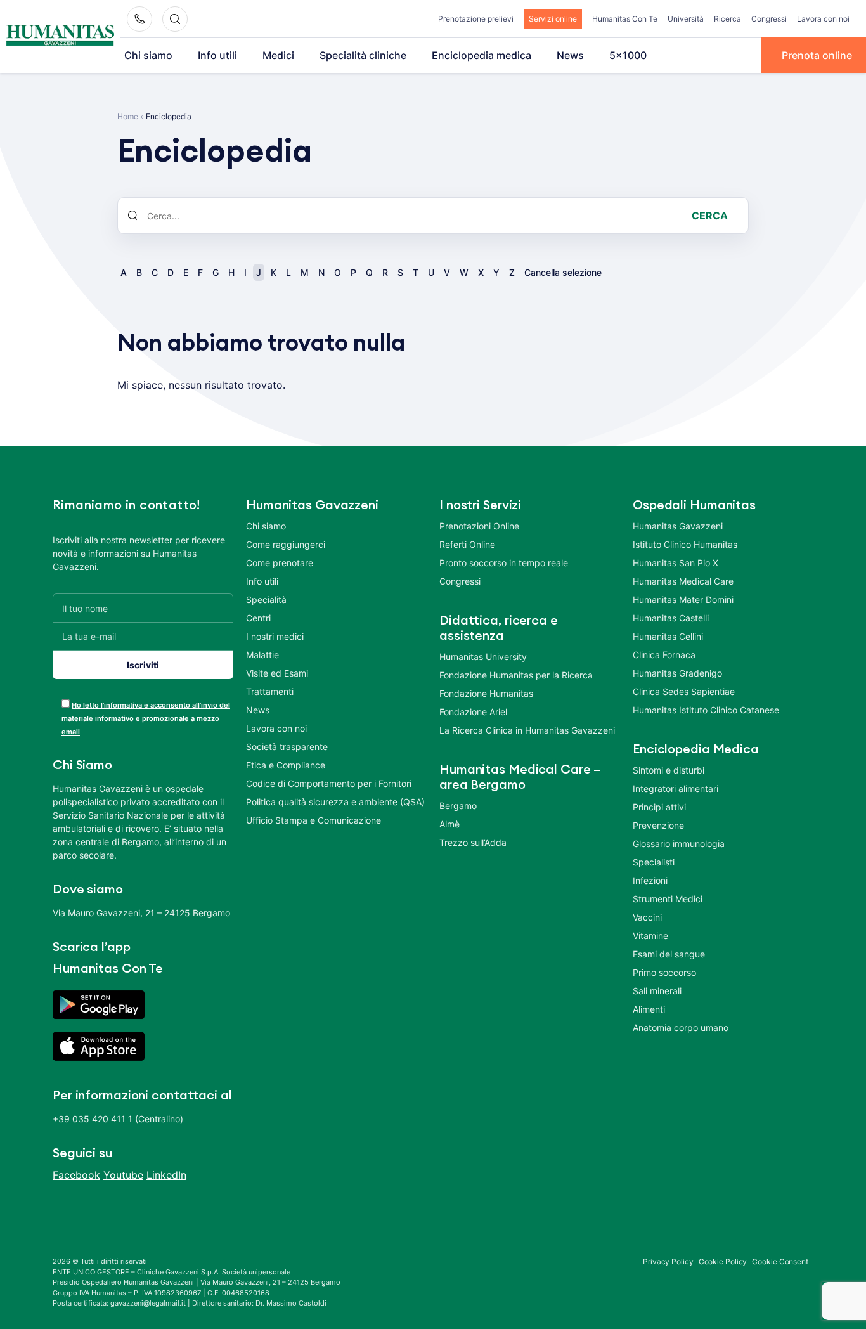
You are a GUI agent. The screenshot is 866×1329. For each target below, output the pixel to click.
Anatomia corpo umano (680, 1027)
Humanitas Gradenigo (677, 673)
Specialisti (654, 862)
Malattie (262, 654)
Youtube (123, 1175)
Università (686, 18)
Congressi (769, 18)
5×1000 (628, 55)
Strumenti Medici (667, 898)
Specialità (266, 599)
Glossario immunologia (679, 843)
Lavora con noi (823, 18)
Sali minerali (657, 990)
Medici (278, 55)
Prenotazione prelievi (476, 18)
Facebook (76, 1175)
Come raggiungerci (285, 544)
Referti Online (467, 544)
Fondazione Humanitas (486, 693)
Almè (449, 824)
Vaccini (647, 917)
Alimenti (649, 1009)
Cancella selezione (563, 272)
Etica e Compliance (285, 765)
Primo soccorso (664, 972)
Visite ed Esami (277, 673)
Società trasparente (287, 746)
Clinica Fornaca (664, 654)
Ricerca (727, 18)
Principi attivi (659, 806)
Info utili (217, 55)
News (570, 55)
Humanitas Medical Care (683, 581)
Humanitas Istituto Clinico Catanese (706, 709)
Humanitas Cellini (668, 636)
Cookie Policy (723, 1261)
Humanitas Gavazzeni (678, 526)
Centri (258, 618)
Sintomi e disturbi (668, 770)
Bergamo (458, 805)
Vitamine (650, 935)
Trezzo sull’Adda (473, 842)
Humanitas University (483, 656)
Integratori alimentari (675, 788)
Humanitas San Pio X (675, 562)
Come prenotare (279, 562)
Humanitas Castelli (671, 618)
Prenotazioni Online (479, 526)
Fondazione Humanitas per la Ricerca (516, 675)
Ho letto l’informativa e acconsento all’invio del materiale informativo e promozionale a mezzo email (145, 718)
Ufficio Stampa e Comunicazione (313, 820)
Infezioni (650, 880)
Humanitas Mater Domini (683, 599)
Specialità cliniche (363, 55)
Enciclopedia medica (481, 55)
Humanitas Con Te (624, 18)
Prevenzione (658, 825)
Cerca (710, 215)
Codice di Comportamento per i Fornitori (328, 783)
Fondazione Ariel (473, 711)
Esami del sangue (669, 954)
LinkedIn (166, 1175)
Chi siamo (148, 55)
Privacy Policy (668, 1261)
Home (127, 116)
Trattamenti (270, 691)
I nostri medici (275, 636)
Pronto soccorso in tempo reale (503, 562)
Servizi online (553, 18)
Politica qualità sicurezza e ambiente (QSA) (335, 801)
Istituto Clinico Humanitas (685, 544)
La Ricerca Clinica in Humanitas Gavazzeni (527, 730)
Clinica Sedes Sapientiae (684, 691)
